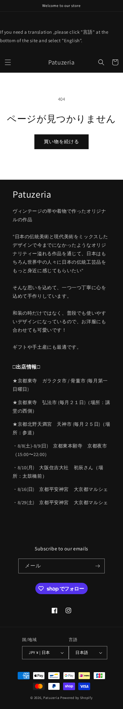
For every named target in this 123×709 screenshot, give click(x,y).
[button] (8, 62)
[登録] (97, 566)
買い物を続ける (61, 141)
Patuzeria (51, 697)
